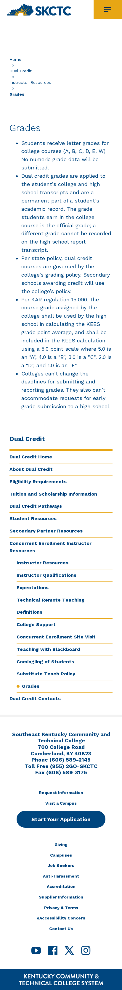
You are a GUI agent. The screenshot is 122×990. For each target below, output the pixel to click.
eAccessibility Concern (61, 918)
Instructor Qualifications (46, 575)
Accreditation (61, 886)
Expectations (33, 587)
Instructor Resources (30, 82)
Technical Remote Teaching (50, 600)
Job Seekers (61, 865)
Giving (61, 844)
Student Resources (33, 518)
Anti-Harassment (61, 876)
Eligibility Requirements (38, 481)
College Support (36, 624)
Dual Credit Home (30, 457)
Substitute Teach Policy (46, 674)
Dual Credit (20, 70)
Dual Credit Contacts (35, 698)
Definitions (29, 612)
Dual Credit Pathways (35, 506)
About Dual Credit (31, 469)
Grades (30, 686)
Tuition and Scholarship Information (53, 494)
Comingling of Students (45, 661)
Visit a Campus (61, 803)
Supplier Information (61, 897)
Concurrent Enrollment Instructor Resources (50, 546)
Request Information (61, 792)
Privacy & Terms (61, 907)
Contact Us (61, 928)
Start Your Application (61, 819)
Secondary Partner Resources (46, 531)
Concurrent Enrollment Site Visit (56, 637)
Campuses (61, 855)
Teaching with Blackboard (48, 649)
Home (15, 59)
